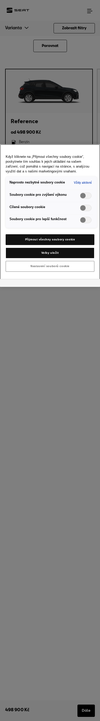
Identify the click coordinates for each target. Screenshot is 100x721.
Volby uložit (50, 252)
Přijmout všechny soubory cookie (50, 239)
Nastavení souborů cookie (50, 266)
